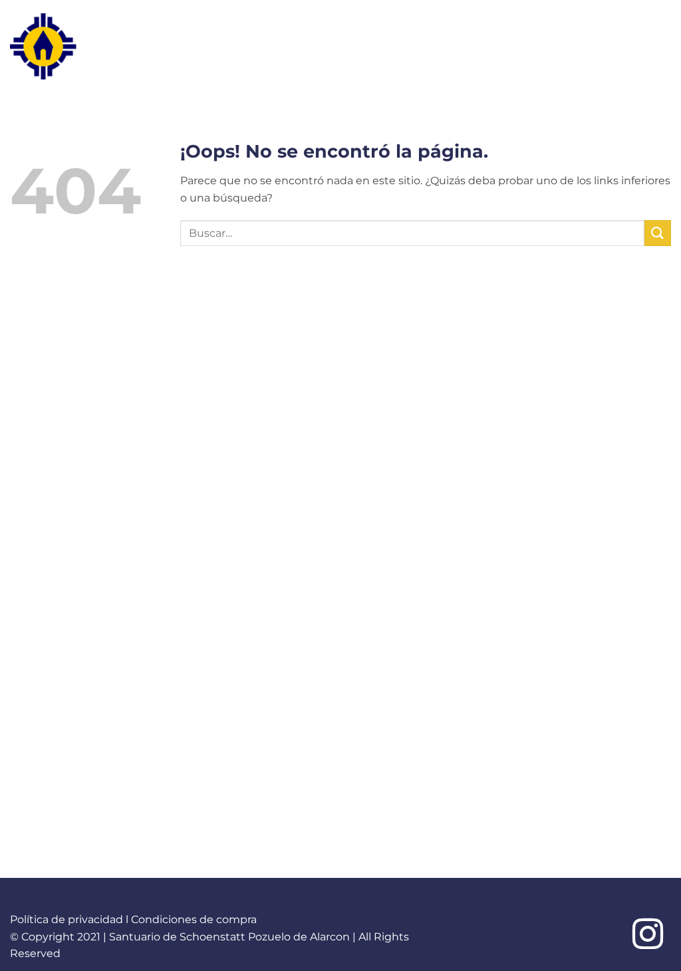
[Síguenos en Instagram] (647, 936)
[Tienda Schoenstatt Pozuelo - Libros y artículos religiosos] (69, 46)
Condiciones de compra (194, 919)
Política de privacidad (66, 919)
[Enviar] (657, 233)
